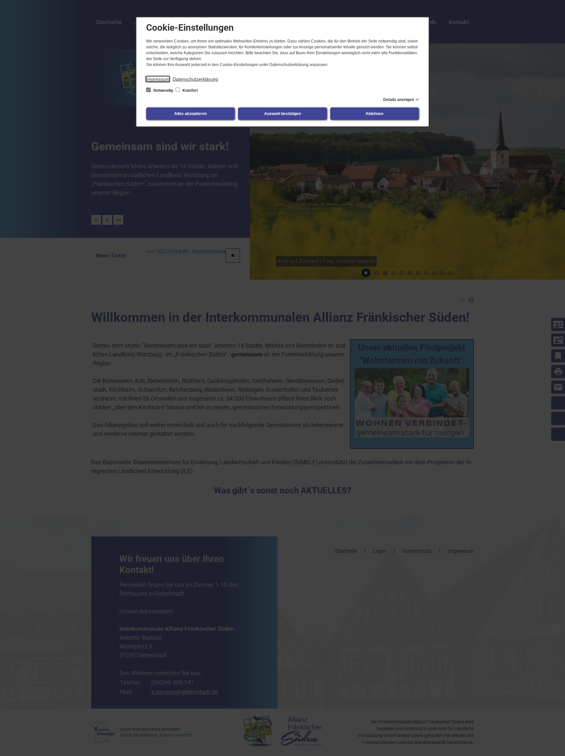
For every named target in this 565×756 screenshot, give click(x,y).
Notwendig (163, 90)
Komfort (189, 90)
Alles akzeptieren (190, 113)
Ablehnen (374, 113)
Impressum (157, 79)
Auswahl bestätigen (282, 113)
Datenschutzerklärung (195, 79)
